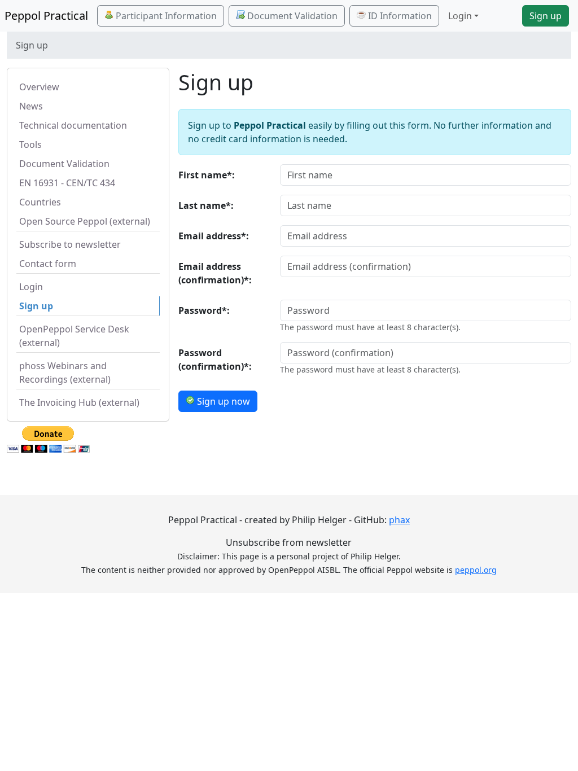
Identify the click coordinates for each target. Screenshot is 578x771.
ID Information (399, 16)
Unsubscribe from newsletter (289, 542)
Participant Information (165, 16)
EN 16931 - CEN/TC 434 (67, 183)
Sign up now (222, 401)
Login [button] (460, 16)
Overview (39, 87)
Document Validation (291, 16)
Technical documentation (73, 125)
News (31, 106)
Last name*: (206, 205)
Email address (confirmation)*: (215, 273)
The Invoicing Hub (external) (79, 402)
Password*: (204, 310)
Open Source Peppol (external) (84, 221)
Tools (30, 144)
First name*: (206, 175)
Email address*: (213, 236)
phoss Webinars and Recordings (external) (65, 373)
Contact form (47, 263)
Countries (40, 202)
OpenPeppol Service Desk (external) (74, 336)
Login (31, 287)
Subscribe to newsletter (70, 244)
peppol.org (476, 569)
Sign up (545, 16)
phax (399, 520)
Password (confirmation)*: (215, 360)
